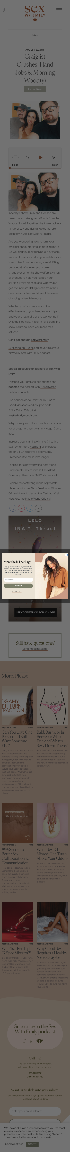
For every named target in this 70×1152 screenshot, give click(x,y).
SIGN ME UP (18, 586)
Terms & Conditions (16, 591)
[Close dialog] (66, 555)
